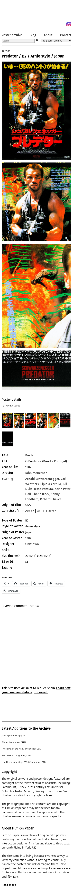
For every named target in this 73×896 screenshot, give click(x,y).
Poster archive (12, 35)
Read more (9, 885)
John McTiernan (36, 473)
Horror (51, 511)
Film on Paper (9, 14)
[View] (7, 420)
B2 (27, 520)
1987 (28, 467)
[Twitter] (56, 24)
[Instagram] (68, 24)
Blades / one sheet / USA (14, 742)
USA (28, 505)
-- (26, 550)
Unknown (32, 544)
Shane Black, (42, 494)
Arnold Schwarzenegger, (43, 479)
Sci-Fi (40, 511)
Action (29, 511)
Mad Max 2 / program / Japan (16, 755)
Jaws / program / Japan (13, 735)
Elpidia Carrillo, (51, 484)
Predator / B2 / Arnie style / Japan (33, 56)
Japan (29, 532)
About (48, 35)
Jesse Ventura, (44, 489)
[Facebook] (62, 24)
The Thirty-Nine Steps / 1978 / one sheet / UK (24, 762)
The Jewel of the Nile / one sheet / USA (21, 748)
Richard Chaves (50, 499)
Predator (31, 455)
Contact (65, 35)
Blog (33, 35)
